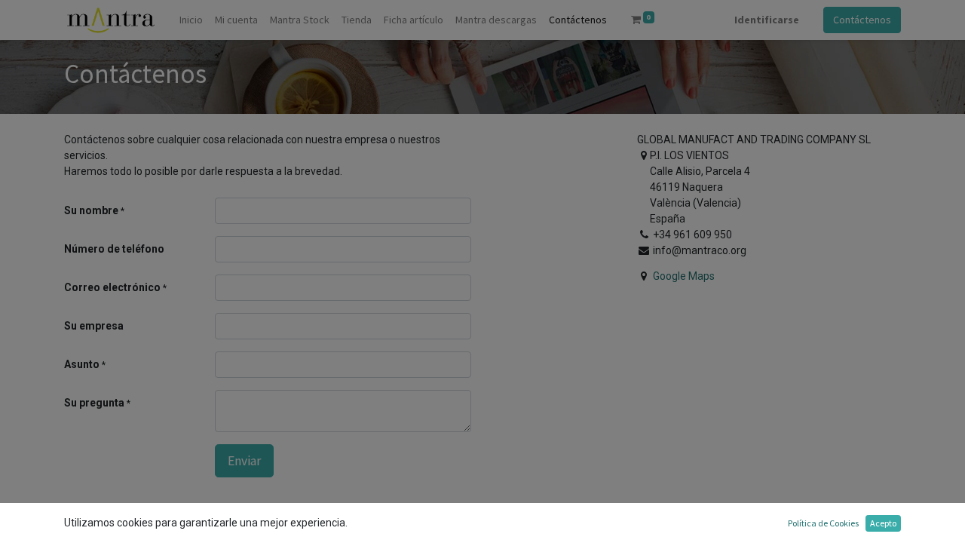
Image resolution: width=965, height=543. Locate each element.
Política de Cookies (823, 523)
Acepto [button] (883, 523)
